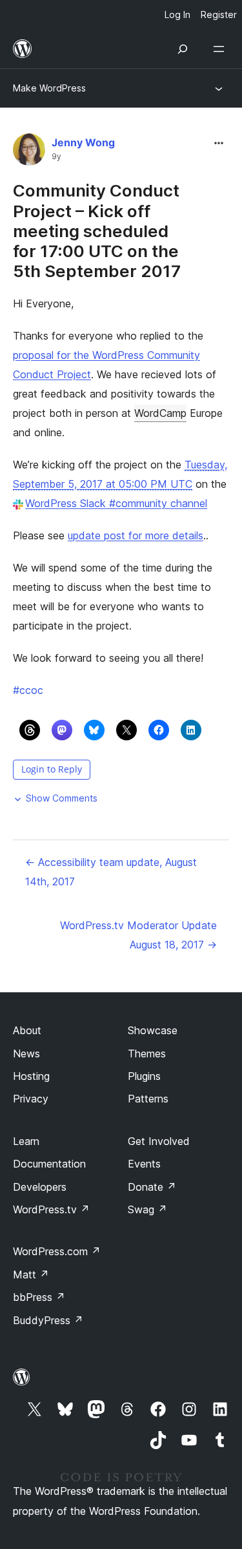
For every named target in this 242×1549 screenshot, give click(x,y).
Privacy (30, 1098)
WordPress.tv (51, 1209)
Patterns (148, 1098)
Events (144, 1163)
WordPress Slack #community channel (116, 503)
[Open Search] (183, 49)
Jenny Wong (83, 142)
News (26, 1053)
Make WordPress (49, 87)
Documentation (49, 1163)
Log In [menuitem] (177, 14)
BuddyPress (48, 1320)
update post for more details (135, 535)
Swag (147, 1209)
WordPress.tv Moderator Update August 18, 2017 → (138, 935)
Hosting (31, 1076)
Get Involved (159, 1141)
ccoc (28, 690)
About (27, 1030)
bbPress (39, 1297)
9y (56, 156)
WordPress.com (57, 1251)
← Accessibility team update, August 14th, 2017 (111, 872)
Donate (152, 1186)
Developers (39, 1186)
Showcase (152, 1030)
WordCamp (160, 413)
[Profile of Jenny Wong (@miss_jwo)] (29, 152)
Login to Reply (51, 769)
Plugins (144, 1076)
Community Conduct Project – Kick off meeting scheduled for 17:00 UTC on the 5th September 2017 (97, 230)
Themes (147, 1053)
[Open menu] (221, 49)
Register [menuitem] (219, 14)
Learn (26, 1141)
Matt (31, 1274)
